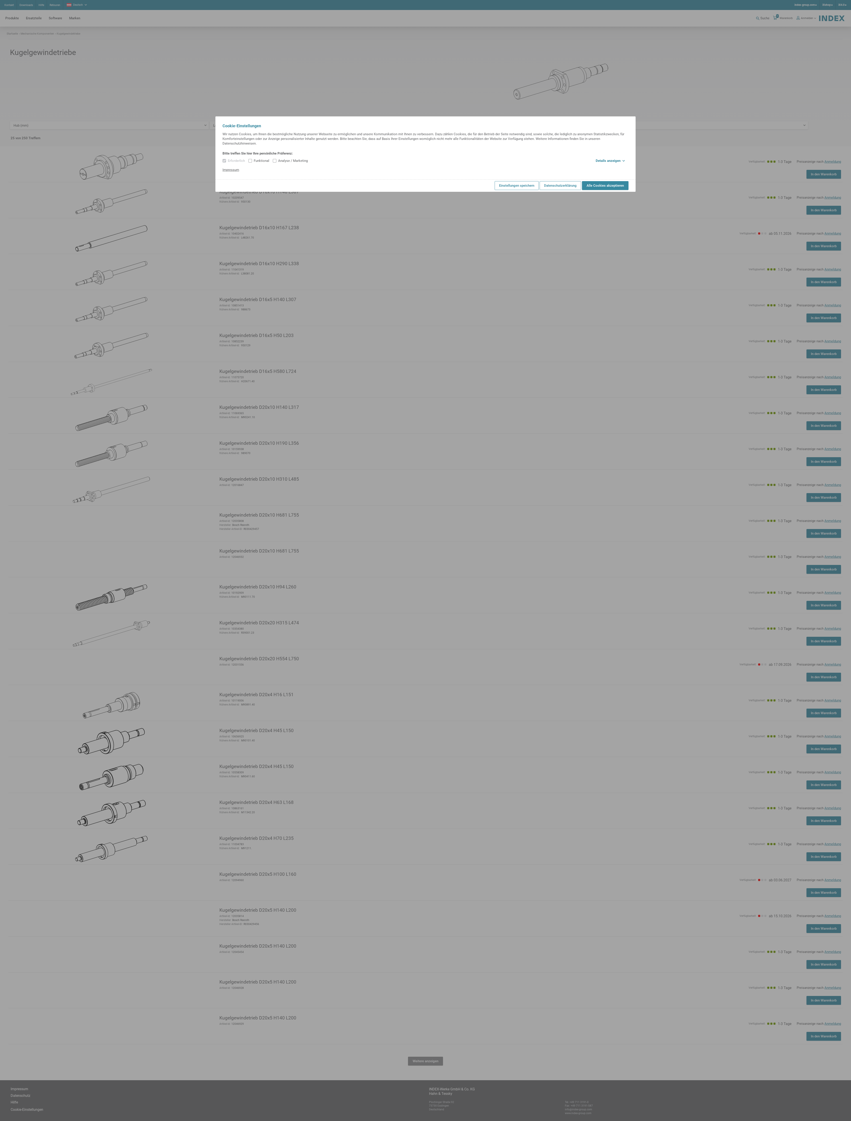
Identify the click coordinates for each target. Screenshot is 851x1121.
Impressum (231, 170)
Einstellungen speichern (516, 186)
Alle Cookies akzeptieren (605, 186)
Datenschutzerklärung (560, 186)
